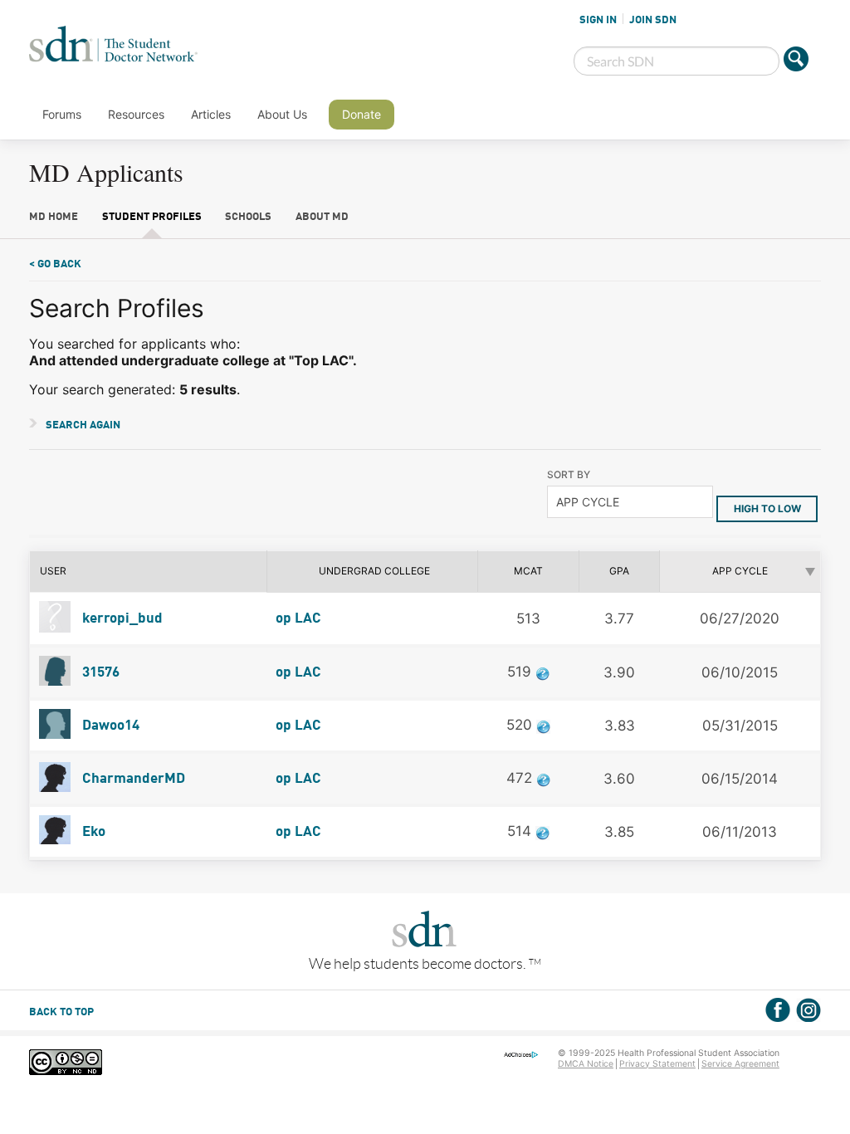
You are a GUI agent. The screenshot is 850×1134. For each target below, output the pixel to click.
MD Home (53, 217)
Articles (211, 114)
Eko (92, 832)
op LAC (298, 619)
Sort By (568, 474)
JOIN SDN (653, 20)
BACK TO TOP (61, 1012)
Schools (248, 217)
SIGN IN (598, 20)
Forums (61, 114)
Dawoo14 (109, 726)
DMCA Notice (585, 1063)
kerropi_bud (121, 619)
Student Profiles (152, 217)
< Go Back (55, 264)
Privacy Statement (657, 1063)
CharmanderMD (132, 779)
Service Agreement (740, 1063)
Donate (361, 114)
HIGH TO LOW (767, 508)
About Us (282, 114)
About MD (322, 217)
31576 (99, 673)
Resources (136, 114)
